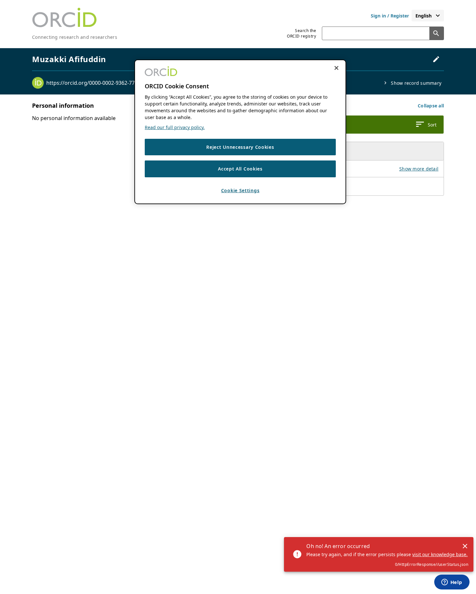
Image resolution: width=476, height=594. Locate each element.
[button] (431, 106)
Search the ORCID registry (301, 33)
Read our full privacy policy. (175, 127)
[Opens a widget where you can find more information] (452, 583)
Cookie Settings (240, 190)
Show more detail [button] (418, 169)
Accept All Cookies (240, 169)
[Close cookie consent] (336, 68)
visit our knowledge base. (440, 554)
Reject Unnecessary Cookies (240, 147)
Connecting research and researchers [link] (74, 37)
